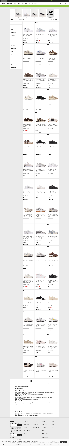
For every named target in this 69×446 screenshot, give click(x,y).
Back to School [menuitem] (34, 3)
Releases (54, 429)
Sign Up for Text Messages (15, 423)
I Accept (64, 442)
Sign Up (12, 421)
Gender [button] (12, 29)
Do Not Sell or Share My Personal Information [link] (46, 436)
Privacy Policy (44, 424)
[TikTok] (11, 439)
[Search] (57, 3)
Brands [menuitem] (15, 3)
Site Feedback (26, 432)
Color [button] (12, 51)
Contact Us (26, 421)
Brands (53, 421)
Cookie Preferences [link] (45, 437)
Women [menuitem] (19, 3)
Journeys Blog (35, 424)
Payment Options (27, 430)
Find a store (12, 433)
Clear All (20, 22)
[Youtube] (20, 439)
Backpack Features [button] (14, 61)
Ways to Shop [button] (13, 67)
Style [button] (12, 64)
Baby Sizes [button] (13, 38)
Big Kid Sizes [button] (13, 48)
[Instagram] (15, 439)
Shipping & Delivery (27, 427)
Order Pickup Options (27, 429)
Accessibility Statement (46, 429)
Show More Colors (26, 38)
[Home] (3, 3)
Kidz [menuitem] (26, 3)
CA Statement (44, 430)
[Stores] (60, 3)
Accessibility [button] (62, 0)
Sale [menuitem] (29, 3)
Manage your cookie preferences (25, 441)
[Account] (63, 4)
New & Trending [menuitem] (9, 3)
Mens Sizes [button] (13, 35)
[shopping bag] (66, 3)
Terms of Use (44, 427)
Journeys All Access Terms (46, 432)
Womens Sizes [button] (13, 32)
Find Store (19, 435)
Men (53, 424)
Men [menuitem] (22, 3)
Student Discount (36, 427)
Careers (43, 421)
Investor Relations (45, 433)
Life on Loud (35, 421)
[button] (66, 1)
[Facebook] (17, 439)
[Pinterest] (13, 439)
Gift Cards (35, 429)
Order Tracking (54, 0)
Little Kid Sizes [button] (13, 45)
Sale (53, 427)
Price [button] (12, 54)
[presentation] (9, 3)
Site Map (25, 433)
